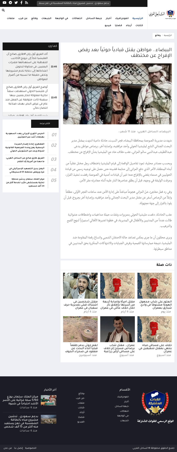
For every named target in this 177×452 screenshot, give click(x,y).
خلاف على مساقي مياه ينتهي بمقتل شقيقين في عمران (155, 348)
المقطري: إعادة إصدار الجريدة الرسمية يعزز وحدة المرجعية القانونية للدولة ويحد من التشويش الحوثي (24, 147)
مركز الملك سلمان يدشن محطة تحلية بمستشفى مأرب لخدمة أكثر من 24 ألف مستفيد (25, 182)
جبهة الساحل (94, 18)
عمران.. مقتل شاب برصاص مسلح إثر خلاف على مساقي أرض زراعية (119, 348)
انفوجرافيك (122, 18)
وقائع (34, 18)
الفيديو (80, 422)
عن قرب (23, 18)
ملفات (11, 18)
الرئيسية (137, 18)
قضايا (118, 25)
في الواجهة (61, 18)
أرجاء (129, 25)
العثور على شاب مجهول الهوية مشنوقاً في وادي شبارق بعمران (155, 305)
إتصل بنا (18, 448)
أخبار (108, 18)
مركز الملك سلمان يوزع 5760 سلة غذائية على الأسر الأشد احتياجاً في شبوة (20, 400)
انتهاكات (77, 18)
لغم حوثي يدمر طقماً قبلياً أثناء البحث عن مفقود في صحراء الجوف (81, 348)
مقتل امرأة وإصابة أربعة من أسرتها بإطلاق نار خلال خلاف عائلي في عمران (117, 305)
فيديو (108, 25)
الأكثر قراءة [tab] (45, 124)
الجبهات (46, 18)
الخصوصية (30, 448)
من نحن (7, 448)
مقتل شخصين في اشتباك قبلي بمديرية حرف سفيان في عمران (81, 305)
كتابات (139, 25)
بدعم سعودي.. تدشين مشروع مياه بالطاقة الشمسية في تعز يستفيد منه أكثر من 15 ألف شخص (73, 3)
